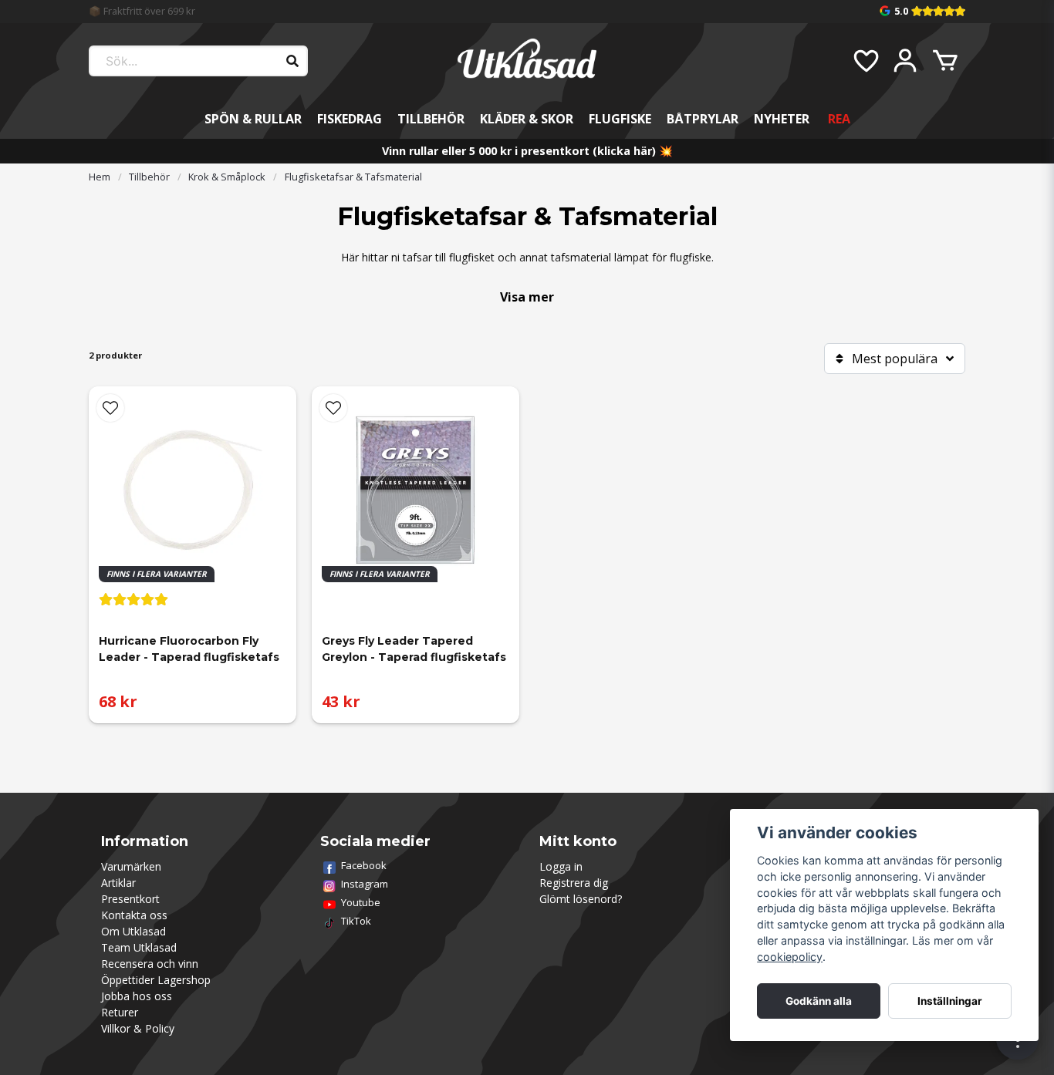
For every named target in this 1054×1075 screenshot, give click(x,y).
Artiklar (118, 882)
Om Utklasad (133, 931)
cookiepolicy (790, 956)
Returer (119, 1012)
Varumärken (131, 866)
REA (839, 118)
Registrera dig (573, 882)
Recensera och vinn (149, 963)
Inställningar (949, 1001)
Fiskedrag (349, 118)
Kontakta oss (134, 915)
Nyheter (781, 118)
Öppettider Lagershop (156, 979)
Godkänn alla (818, 1001)
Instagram (364, 884)
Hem (99, 177)
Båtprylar (702, 118)
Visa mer (527, 296)
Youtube (360, 902)
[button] (110, 408)
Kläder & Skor (526, 118)
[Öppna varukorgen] (945, 60)
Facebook (364, 865)
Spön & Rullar (253, 118)
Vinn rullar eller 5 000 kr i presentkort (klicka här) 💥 (527, 150)
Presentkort (130, 898)
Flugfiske (620, 118)
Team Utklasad (139, 947)
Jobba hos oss (136, 996)
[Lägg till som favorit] (865, 60)
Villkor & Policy (137, 1028)
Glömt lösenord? (580, 898)
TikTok (356, 921)
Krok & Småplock (226, 177)
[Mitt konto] (905, 60)
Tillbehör (431, 118)
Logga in (561, 866)
